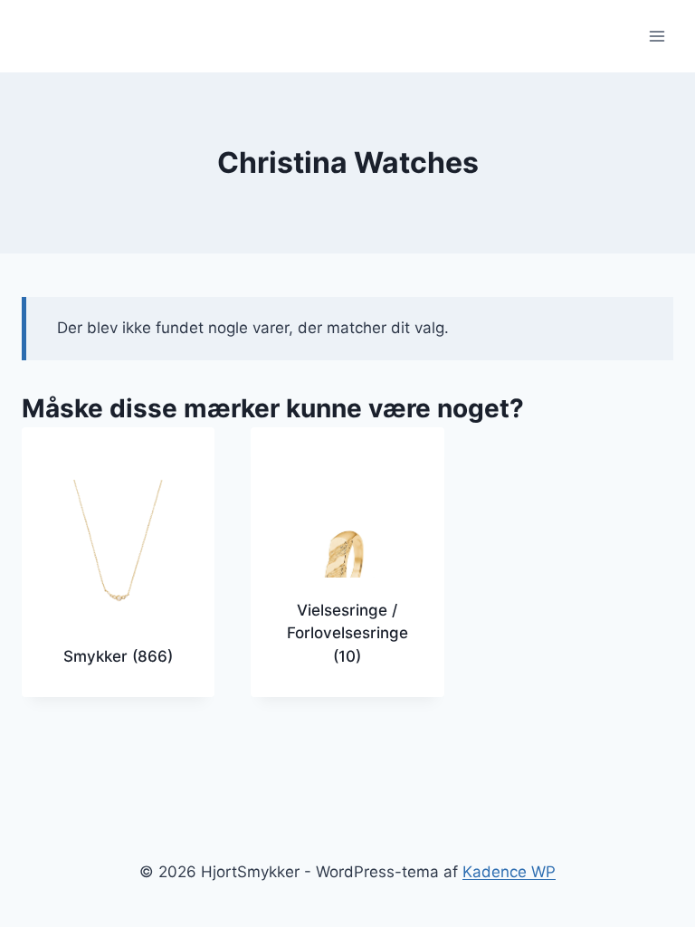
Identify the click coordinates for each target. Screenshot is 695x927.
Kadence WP (509, 872)
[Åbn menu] (656, 36)
